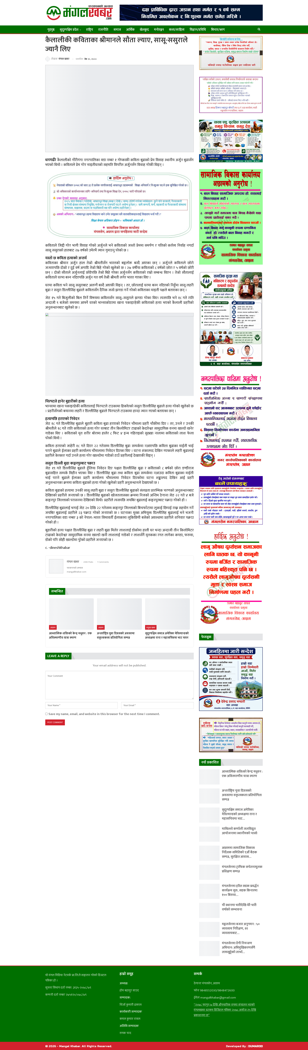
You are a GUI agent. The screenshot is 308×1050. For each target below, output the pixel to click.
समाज (117, 29)
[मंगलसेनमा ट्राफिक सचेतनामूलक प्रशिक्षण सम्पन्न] (209, 872)
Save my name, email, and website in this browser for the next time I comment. (104, 714)
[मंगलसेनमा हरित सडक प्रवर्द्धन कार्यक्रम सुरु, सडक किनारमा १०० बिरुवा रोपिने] (209, 891)
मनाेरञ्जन (159, 29)
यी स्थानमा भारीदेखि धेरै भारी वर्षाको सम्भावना (239, 907)
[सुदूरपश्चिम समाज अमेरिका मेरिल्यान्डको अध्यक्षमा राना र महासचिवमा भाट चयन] (167, 614)
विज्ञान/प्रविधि (198, 29)
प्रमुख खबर (150, 628)
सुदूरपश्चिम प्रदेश (69, 29)
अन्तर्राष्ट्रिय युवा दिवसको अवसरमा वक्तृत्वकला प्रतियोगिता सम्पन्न (242, 795)
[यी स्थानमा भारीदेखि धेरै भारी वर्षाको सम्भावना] (209, 910)
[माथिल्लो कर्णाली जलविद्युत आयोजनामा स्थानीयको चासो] (209, 834)
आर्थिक (130, 29)
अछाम (52, 628)
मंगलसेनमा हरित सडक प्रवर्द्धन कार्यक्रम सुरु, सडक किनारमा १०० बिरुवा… (240, 890)
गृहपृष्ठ (51, 29)
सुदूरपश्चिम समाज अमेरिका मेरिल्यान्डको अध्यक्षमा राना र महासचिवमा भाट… (239, 814)
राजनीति (103, 29)
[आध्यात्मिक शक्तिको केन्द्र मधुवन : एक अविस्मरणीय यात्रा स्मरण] (71, 614)
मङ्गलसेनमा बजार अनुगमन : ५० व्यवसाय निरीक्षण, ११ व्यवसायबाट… (241, 928)
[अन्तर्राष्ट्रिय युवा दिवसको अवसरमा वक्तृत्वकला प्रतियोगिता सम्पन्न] (119, 614)
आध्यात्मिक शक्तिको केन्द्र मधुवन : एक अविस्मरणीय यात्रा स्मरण (242, 774)
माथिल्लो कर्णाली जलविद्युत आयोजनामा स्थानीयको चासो (239, 831)
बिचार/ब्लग (218, 29)
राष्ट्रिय (89, 29)
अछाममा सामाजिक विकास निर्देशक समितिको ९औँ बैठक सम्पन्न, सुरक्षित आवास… (239, 852)
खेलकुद (144, 29)
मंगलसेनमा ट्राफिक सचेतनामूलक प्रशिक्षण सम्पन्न (242, 869)
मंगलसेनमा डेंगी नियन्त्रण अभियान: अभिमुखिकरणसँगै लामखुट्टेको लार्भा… (238, 947)
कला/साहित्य (176, 29)
